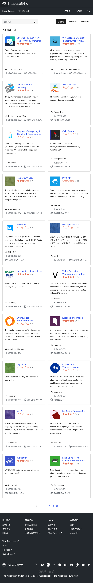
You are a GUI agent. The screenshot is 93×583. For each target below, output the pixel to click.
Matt (5, 545)
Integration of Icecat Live (30, 271)
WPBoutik (22, 457)
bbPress (7, 550)
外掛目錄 (29, 529)
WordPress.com (10, 541)
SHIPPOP (21, 224)
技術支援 (51, 524)
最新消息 (6, 524)
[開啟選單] (89, 3)
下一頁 (55, 506)
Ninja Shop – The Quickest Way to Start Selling (73, 459)
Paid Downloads (25, 178)
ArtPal (20, 411)
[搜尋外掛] (35, 21)
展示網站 (29, 520)
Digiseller (22, 364)
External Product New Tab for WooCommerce (29, 39)
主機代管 (6, 529)
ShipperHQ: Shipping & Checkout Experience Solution (28, 133)
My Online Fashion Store (74, 411)
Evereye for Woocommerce (25, 319)
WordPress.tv (55, 533)
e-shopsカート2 (70, 224)
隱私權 (5, 533)
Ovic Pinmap (68, 131)
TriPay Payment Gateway (25, 86)
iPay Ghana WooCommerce (70, 366)
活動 (72, 524)
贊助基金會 (76, 529)
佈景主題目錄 (31, 524)
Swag (74, 533)
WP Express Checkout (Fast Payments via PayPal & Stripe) (73, 39)
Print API (66, 178)
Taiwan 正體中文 (15, 565)
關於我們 (6, 520)
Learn (50, 520)
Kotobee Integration (72, 318)
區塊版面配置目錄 (33, 533)
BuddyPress (9, 554)
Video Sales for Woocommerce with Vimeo (72, 272)
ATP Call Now (69, 84)
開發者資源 (52, 529)
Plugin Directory (8, 11)
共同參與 (74, 520)
